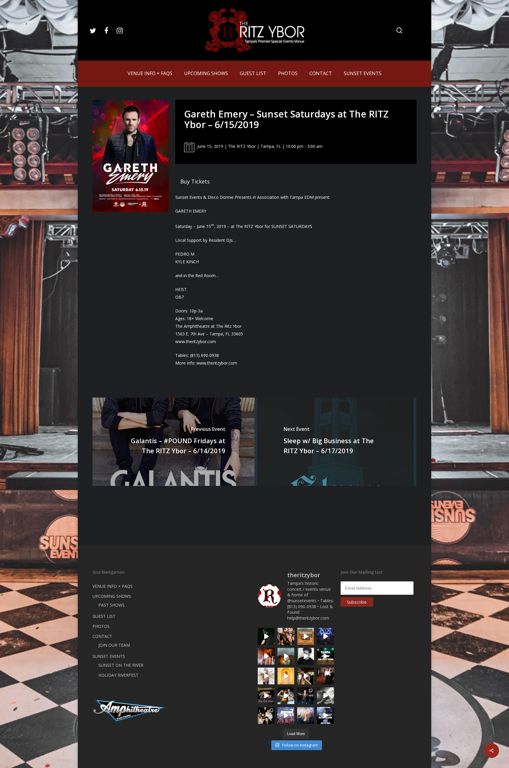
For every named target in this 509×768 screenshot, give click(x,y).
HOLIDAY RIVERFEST (118, 675)
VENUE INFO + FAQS (112, 586)
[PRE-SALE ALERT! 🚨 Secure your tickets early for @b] (305, 656)
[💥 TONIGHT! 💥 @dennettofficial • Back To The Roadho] (305, 636)
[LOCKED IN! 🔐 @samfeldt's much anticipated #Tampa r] (305, 695)
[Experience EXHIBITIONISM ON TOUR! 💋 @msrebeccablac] (266, 676)
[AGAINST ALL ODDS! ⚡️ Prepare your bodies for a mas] (285, 695)
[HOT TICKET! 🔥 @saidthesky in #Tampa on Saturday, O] (285, 676)
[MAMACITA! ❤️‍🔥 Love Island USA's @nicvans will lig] (266, 656)
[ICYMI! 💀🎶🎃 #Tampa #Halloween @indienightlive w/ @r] (266, 715)
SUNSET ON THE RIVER (120, 665)
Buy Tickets (195, 181)
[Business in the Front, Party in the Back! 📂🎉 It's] (325, 676)
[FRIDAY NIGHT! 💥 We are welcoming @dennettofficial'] (266, 695)
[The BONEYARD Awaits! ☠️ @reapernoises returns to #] (266, 636)
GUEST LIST (103, 616)
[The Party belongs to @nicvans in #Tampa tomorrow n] (285, 636)
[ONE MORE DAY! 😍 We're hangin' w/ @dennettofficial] (285, 656)
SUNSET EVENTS (108, 656)
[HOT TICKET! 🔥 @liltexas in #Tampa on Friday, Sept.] (325, 695)
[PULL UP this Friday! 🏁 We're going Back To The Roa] (325, 656)
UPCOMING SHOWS (111, 596)
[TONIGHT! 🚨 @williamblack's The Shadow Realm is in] (325, 715)
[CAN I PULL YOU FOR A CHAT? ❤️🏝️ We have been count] (305, 715)
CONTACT (102, 636)
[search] (399, 30)
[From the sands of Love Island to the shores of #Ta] (305, 676)
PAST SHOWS (111, 605)
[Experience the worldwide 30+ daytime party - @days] (285, 715)
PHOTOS (101, 626)
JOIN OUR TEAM (114, 645)
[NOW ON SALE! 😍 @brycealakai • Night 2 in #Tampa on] (325, 636)
